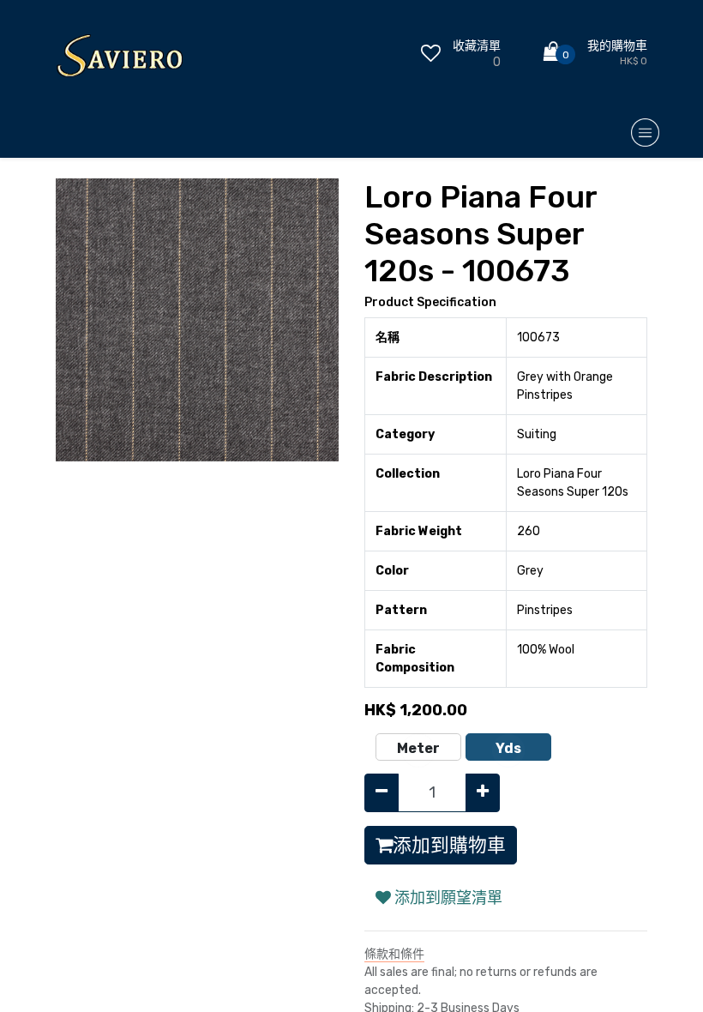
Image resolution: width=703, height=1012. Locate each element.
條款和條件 (394, 954)
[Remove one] (381, 793)
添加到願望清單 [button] (446, 897)
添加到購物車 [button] (449, 845)
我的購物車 (617, 46)
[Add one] (483, 793)
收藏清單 (477, 46)
